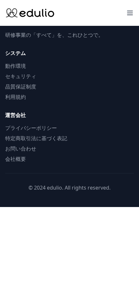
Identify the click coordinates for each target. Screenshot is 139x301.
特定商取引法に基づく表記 (36, 138)
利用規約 (15, 96)
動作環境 (15, 65)
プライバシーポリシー (31, 127)
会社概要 (15, 158)
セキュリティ (20, 76)
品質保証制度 (20, 86)
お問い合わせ (20, 148)
